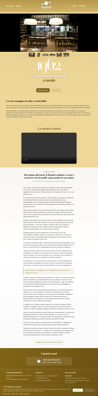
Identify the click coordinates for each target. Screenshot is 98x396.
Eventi (73, 6)
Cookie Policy (14, 393)
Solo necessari (89, 390)
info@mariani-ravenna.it (45, 380)
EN (90, 6)
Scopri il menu (56, 90)
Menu (18, 6)
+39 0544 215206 (42, 378)
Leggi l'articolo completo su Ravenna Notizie (49, 342)
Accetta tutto (77, 390)
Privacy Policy (6, 393)
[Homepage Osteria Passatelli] (46, 6)
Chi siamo (10, 6)
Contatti (82, 6)
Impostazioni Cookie (24, 393)
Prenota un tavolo (43, 90)
